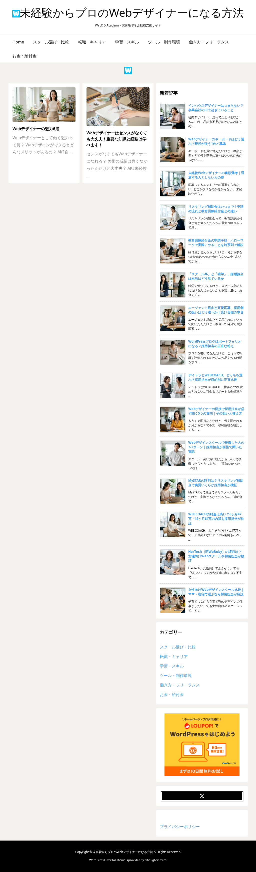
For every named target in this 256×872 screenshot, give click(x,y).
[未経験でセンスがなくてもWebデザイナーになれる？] (120, 108)
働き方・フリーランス (180, 685)
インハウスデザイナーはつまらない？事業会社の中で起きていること (216, 107)
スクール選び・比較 (178, 647)
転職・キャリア (174, 656)
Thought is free (155, 860)
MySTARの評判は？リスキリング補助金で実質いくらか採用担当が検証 (215, 482)
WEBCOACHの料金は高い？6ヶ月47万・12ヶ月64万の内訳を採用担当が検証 (216, 518)
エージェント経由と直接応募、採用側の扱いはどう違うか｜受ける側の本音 (216, 309)
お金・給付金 (172, 694)
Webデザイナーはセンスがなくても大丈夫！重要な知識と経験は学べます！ (116, 139)
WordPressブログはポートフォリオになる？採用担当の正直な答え (214, 343)
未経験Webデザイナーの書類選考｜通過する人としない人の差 (216, 175)
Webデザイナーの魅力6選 (35, 128)
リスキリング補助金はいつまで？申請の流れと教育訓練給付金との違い (216, 208)
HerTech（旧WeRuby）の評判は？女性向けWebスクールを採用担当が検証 (216, 556)
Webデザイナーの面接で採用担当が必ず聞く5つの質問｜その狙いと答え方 (216, 411)
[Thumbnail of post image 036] (46, 106)
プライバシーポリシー (180, 826)
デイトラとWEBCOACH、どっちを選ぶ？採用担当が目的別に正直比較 (215, 377)
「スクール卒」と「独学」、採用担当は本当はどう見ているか (216, 276)
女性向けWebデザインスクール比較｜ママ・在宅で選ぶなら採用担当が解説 (216, 591)
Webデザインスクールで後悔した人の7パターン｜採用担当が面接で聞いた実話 (216, 447)
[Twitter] (202, 796)
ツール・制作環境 (176, 675)
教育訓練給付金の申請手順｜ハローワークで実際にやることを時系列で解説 (216, 242)
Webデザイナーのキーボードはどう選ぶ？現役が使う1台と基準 (216, 141)
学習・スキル (172, 666)
